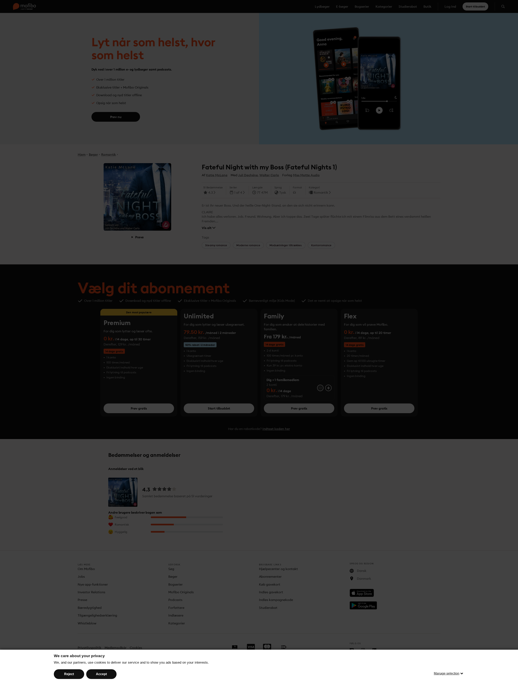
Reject (69, 674)
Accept (101, 674)
